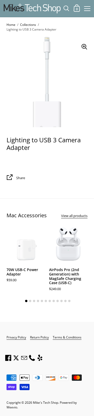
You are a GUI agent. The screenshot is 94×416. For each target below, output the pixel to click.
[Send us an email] (24, 358)
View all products (74, 215)
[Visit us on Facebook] (8, 358)
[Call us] (32, 358)
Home (11, 24)
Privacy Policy (16, 337)
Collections (28, 24)
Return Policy (39, 337)
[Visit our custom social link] (40, 358)
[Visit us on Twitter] (16, 358)
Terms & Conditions (67, 337)
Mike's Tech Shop (45, 402)
